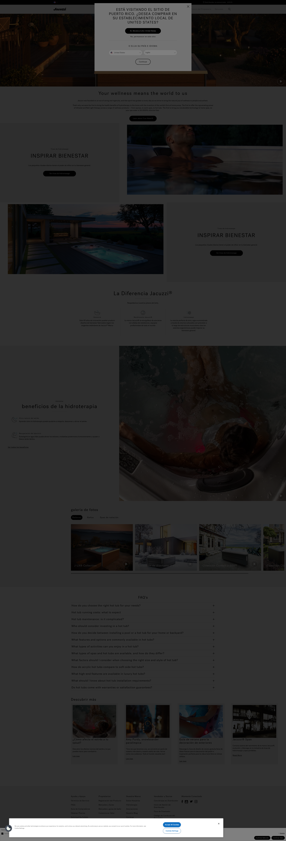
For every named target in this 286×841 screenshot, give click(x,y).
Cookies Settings (172, 831)
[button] (8, 828)
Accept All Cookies (172, 825)
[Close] (218, 823)
